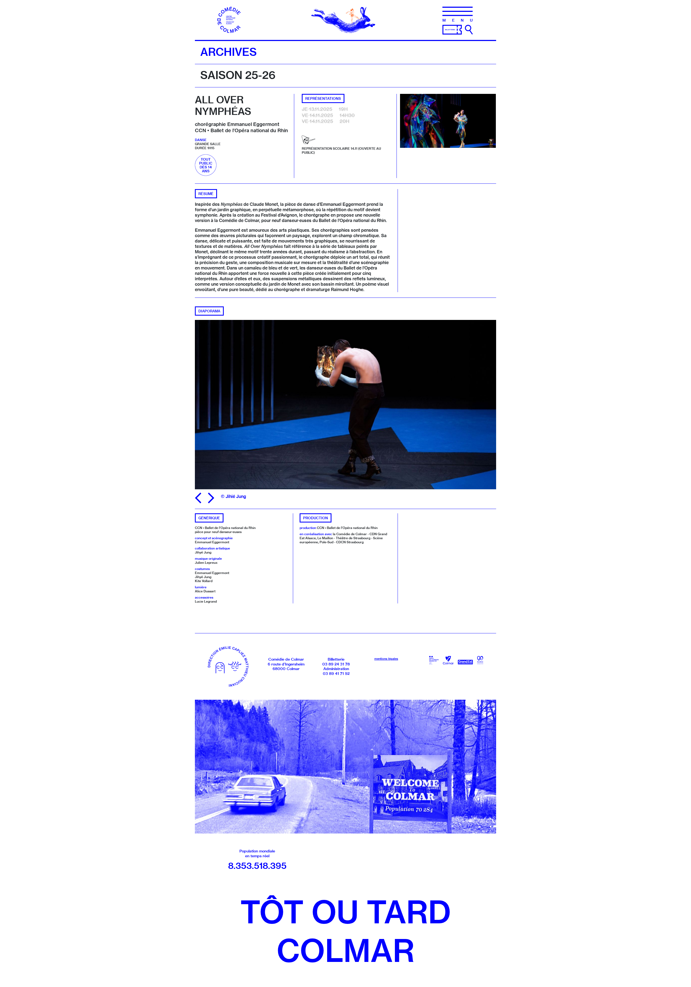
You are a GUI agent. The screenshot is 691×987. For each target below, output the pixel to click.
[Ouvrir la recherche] (469, 30)
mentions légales (386, 659)
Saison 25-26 (238, 75)
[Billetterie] (452, 29)
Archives (228, 52)
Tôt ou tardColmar (345, 931)
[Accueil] (230, 19)
